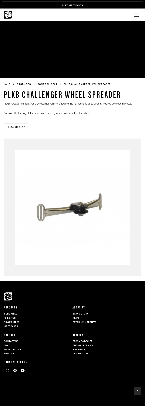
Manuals (9, 354)
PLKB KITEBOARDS (72, 5)
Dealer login (80, 354)
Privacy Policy (12, 349)
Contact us (11, 341)
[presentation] (2, 5)
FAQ (6, 345)
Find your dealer (82, 345)
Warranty (78, 349)
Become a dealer (82, 341)
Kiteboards (11, 326)
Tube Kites (10, 314)
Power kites (11, 322)
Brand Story (80, 314)
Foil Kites (10, 318)
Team (75, 318)
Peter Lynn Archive (84, 322)
